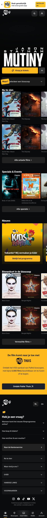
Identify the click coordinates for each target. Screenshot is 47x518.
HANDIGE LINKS (10, 482)
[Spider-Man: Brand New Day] (11, 104)
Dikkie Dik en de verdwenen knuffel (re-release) (29, 203)
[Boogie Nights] (31, 285)
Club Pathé (23, 516)
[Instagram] (13, 498)
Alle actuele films (22, 160)
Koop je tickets (22, 70)
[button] (34, 13)
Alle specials (22, 209)
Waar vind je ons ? (11, 466)
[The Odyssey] (31, 104)
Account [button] (41, 516)
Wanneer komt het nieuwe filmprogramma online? (18, 422)
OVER (6, 474)
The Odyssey (26, 119)
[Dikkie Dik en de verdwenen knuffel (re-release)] (31, 186)
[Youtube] (28, 498)
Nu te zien (8, 458)
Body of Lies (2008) (8, 201)
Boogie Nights (26, 300)
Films (5, 516)
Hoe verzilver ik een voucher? (13, 438)
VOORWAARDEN (10, 490)
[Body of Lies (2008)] (11, 186)
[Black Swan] (11, 285)
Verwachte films (22, 341)
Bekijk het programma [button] (22, 258)
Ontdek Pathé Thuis (22, 386)
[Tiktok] (23, 498)
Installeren (40, 4)
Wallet (33, 516)
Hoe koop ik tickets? (10, 431)
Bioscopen (14, 516)
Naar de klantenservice (13, 447)
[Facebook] (18, 498)
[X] (33, 498)
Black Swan (6, 300)
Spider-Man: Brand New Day (8, 120)
